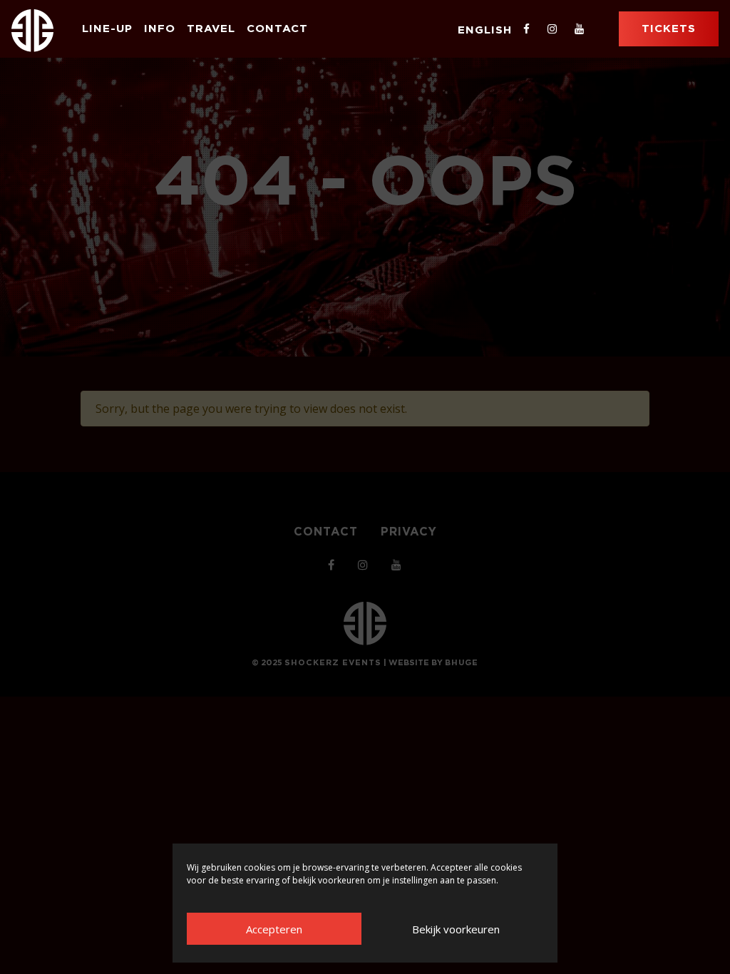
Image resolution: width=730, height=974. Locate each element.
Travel (211, 28)
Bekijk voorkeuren (456, 929)
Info (159, 28)
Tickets (669, 28)
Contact (277, 28)
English (485, 30)
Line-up (107, 28)
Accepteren (274, 929)
